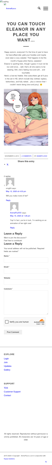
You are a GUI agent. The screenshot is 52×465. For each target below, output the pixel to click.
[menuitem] (37, 8)
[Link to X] (46, 461)
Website (7, 278)
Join (6, 362)
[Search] (37, 8)
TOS (6, 387)
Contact (7, 395)
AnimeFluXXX (42, 156)
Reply (8, 200)
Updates (8, 365)
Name (7, 256)
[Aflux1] (21, 8)
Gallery (7, 369)
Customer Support (12, 391)
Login (6, 358)
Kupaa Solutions (9, 459)
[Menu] (44, 8)
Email (6, 267)
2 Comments (26, 156)
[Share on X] (7, 164)
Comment (8, 289)
